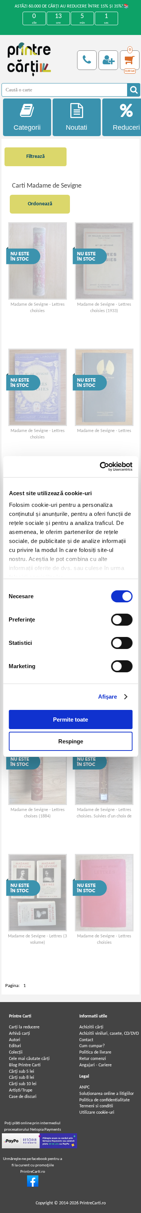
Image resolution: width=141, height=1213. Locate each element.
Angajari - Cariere (95, 1065)
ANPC (84, 1087)
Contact (86, 1040)
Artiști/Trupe (20, 1090)
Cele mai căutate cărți (29, 1059)
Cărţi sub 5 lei (21, 1071)
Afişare (107, 696)
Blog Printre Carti (25, 1065)
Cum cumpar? (92, 1046)
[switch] (121, 620)
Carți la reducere (24, 1027)
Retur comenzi (92, 1059)
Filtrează (35, 156)
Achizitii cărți (91, 1027)
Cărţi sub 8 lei (21, 1077)
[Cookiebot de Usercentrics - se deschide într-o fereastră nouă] (100, 467)
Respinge (70, 741)
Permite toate (70, 719)
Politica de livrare (95, 1052)
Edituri (15, 1046)
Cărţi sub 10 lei (22, 1084)
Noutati (76, 127)
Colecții (16, 1052)
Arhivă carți (19, 1033)
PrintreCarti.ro (93, 1203)
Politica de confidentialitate (104, 1100)
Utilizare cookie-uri (96, 1112)
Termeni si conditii (96, 1106)
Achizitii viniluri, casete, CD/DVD (109, 1033)
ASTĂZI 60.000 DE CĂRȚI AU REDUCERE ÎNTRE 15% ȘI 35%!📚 (72, 6)
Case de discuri (22, 1097)
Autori (14, 1040)
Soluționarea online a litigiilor (106, 1094)
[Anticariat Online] (32, 1185)
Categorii (27, 127)
